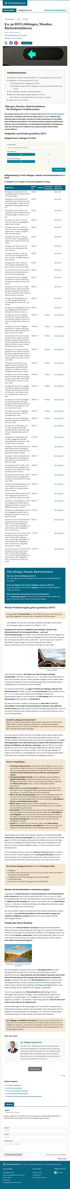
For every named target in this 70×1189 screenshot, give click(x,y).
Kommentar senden (14, 1155)
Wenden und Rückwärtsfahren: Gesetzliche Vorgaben (32, 97)
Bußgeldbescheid (47, 852)
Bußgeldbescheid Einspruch (13, 1182)
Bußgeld (34, 587)
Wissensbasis (10, 19)
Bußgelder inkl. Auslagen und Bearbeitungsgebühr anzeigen (28, 182)
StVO (18, 614)
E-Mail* (6, 1134)
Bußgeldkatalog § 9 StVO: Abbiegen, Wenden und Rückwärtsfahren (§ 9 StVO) (37, 87)
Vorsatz (36, 677)
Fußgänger (54, 703)
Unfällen (26, 114)
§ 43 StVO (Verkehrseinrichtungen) (17, 1093)
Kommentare (27, 43)
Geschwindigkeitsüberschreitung (14, 1175)
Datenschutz (38, 1172)
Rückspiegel (23, 788)
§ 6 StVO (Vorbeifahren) (13, 1085)
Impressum (37, 1175)
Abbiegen (45, 116)
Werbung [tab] (9, 1104)
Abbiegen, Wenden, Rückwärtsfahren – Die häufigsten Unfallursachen (35, 78)
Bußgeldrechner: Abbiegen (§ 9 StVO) (26, 83)
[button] (6, 43)
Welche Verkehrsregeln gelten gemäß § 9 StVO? (27, 94)
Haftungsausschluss (40, 1177)
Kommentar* (8, 1141)
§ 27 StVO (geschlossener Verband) (17, 1091)
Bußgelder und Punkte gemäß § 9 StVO (23, 80)
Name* (6, 1128)
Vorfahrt (35, 866)
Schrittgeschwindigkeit (44, 985)
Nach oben (62, 1159)
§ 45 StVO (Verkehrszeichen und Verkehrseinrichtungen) (24, 1096)
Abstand (6, 1180)
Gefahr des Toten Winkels (18, 100)
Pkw (18, 19)
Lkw (40, 928)
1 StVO (43, 625)
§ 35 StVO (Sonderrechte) (14, 1088)
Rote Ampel (7, 1177)
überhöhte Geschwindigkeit (53, 114)
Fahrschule (11, 694)
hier (15, 578)
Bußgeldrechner (9, 1172)
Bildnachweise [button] (35, 1069)
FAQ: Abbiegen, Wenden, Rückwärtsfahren (25, 91)
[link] (55, 10)
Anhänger (47, 992)
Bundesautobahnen (49, 896)
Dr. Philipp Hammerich (13, 32)
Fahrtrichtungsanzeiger (18, 596)
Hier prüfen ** (59, 315)
